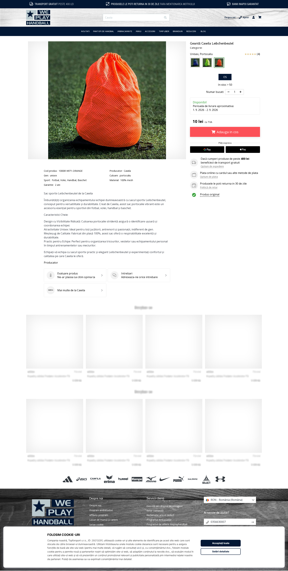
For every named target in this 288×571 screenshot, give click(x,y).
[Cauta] (165, 17)
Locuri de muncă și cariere (103, 520)
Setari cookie (96, 524)
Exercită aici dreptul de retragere (164, 506)
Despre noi (229, 17)
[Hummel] (123, 479)
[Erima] (109, 479)
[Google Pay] (207, 149)
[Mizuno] (151, 479)
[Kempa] (137, 479)
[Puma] (179, 479)
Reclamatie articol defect (160, 515)
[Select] (206, 479)
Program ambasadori (101, 510)
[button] (159, 17)
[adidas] (68, 479)
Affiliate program (98, 515)
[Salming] (193, 479)
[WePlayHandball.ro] (58, 512)
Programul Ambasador (159, 519)
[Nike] (165, 479)
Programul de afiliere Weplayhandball (166, 524)
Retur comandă (155, 510)
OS (225, 77)
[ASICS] (81, 479)
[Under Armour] (220, 479)
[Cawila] (95, 479)
